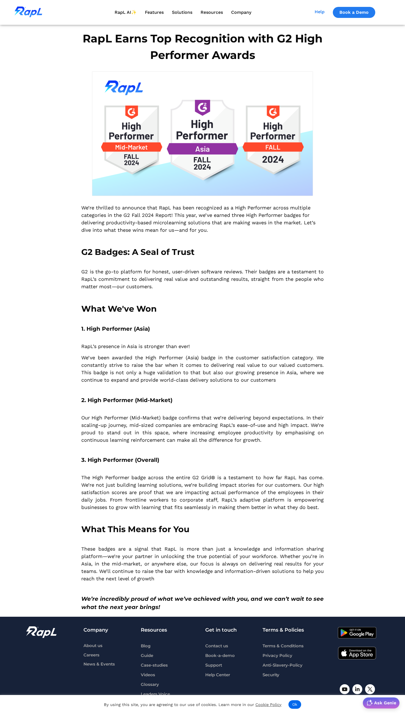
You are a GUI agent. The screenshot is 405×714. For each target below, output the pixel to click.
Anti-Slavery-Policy (283, 665)
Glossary (150, 684)
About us (92, 645)
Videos (148, 674)
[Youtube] (345, 689)
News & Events (99, 664)
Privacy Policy (277, 655)
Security (271, 674)
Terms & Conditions (283, 645)
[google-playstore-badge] (357, 632)
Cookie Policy (268, 704)
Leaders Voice (155, 694)
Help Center (217, 674)
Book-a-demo (220, 655)
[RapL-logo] (41, 632)
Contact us (216, 645)
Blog (145, 645)
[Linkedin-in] (357, 689)
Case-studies (154, 665)
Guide (147, 655)
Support (213, 665)
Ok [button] (294, 704)
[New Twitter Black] (370, 689)
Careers (91, 655)
